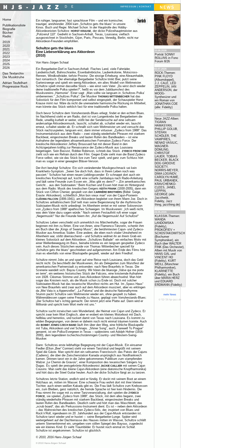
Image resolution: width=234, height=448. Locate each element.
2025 (6, 64)
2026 (6, 67)
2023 (6, 56)
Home (7, 19)
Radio (7, 36)
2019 (6, 42)
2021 (6, 49)
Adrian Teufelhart (15, 83)
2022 (6, 53)
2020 (6, 45)
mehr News (169, 294)
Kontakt (145, 6)
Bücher (8, 32)
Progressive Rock (15, 86)
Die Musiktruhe (13, 77)
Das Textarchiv (13, 73)
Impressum (128, 6)
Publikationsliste (14, 25)
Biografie (9, 29)
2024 (6, 60)
